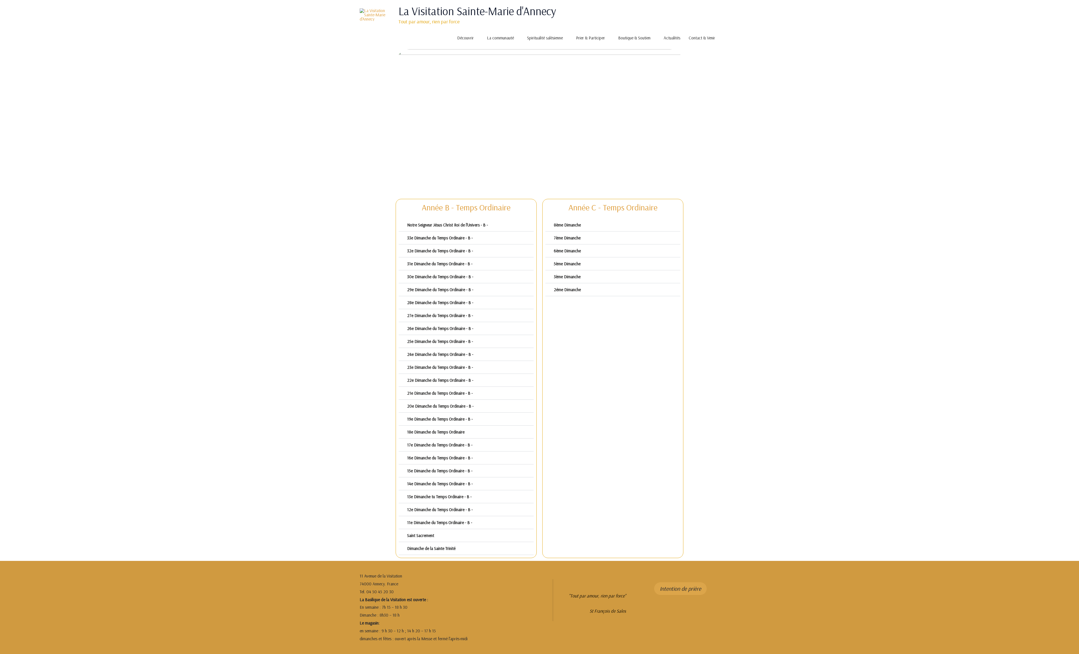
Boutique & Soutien (634, 38)
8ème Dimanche (567, 225)
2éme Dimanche (567, 289)
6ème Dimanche (567, 250)
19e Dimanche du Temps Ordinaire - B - (440, 419)
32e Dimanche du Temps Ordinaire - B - (440, 250)
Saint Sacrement (420, 535)
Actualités (672, 38)
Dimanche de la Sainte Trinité (431, 548)
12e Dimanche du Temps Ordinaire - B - (440, 509)
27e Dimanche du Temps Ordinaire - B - (440, 315)
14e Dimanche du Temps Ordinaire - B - (440, 483)
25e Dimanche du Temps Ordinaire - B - (440, 341)
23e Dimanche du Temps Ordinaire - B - (440, 367)
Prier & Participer (590, 38)
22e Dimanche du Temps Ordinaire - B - (440, 380)
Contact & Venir (702, 38)
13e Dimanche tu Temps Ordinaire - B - (439, 496)
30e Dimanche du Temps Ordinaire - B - (440, 276)
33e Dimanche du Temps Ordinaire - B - (440, 238)
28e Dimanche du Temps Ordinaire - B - (440, 302)
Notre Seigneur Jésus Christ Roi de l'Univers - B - (447, 225)
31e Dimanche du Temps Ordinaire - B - (439, 263)
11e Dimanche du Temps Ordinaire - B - (439, 522)
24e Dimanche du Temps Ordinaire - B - (440, 354)
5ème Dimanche (567, 263)
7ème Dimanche (567, 238)
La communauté (500, 38)
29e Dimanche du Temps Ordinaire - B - (440, 289)
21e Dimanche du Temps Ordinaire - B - (440, 393)
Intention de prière (680, 588)
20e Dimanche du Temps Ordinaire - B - (440, 406)
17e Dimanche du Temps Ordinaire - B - (439, 445)
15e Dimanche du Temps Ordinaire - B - (439, 470)
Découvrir (465, 38)
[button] (466, 225)
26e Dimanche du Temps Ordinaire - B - (440, 328)
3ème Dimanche (567, 276)
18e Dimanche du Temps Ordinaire (435, 432)
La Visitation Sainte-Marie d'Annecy (477, 11)
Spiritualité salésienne (545, 38)
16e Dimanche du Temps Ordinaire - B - (440, 457)
